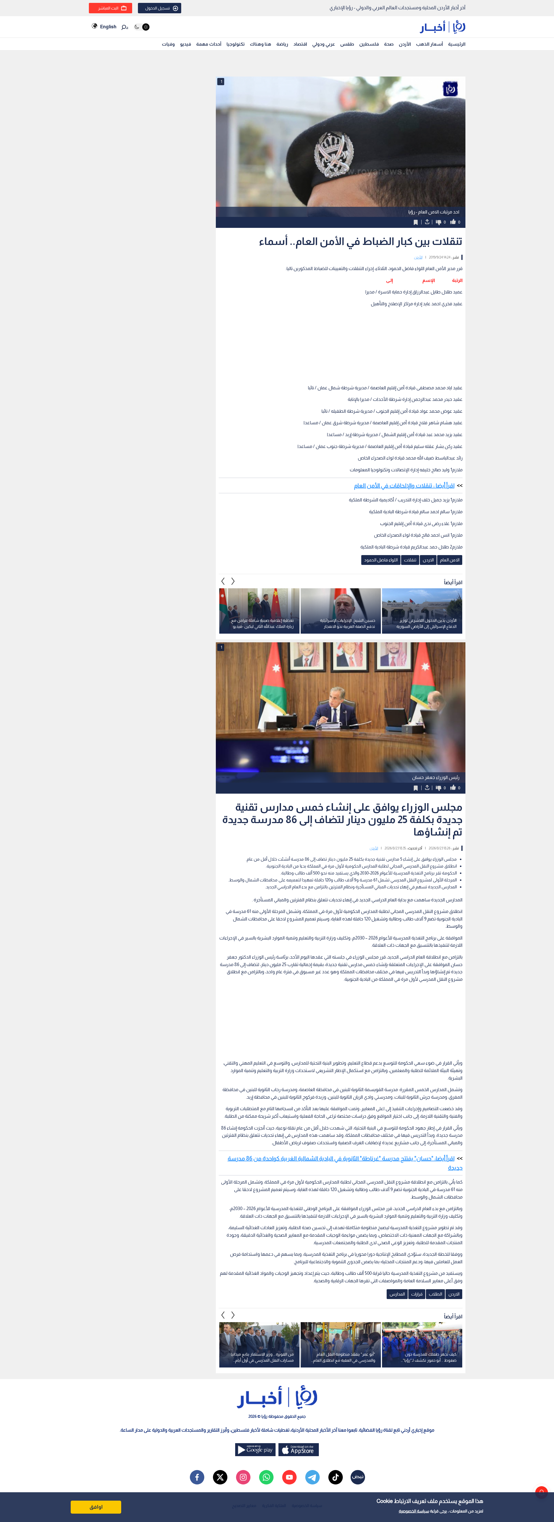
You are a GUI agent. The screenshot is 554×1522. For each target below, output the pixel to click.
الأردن (405, 44)
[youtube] (289, 1477)
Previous (233, 581)
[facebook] (197, 1477)
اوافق (96, 1507)
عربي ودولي (323, 44)
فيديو (185, 44)
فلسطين (369, 44)
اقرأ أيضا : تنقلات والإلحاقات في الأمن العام (404, 485)
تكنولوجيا (236, 44)
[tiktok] (335, 1477)
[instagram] (243, 1477)
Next (223, 581)
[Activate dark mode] (141, 27)
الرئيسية (456, 44)
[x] (220, 1477)
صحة (389, 44)
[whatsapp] (266, 1477)
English (108, 26)
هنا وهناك (260, 44)
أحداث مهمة (208, 44)
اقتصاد (300, 44)
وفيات (168, 44)
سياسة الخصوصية (414, 1511)
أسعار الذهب (429, 44)
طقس (347, 44)
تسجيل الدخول (157, 8)
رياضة (282, 44)
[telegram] (312, 1477)
